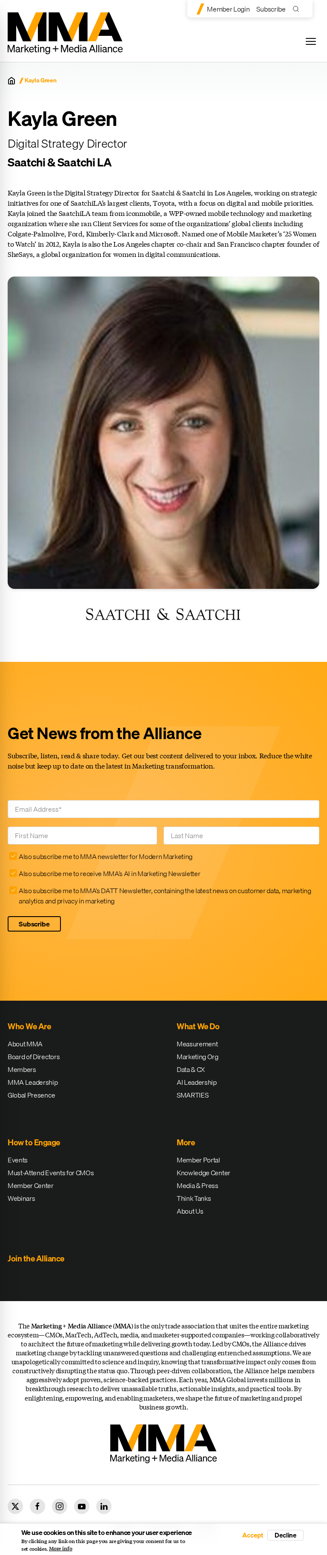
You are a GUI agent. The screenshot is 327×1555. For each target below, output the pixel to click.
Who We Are (29, 1026)
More (186, 1142)
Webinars (21, 1198)
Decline (285, 1535)
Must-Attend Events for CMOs (51, 1172)
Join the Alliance (36, 1258)
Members (22, 1069)
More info (60, 1548)
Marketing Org (197, 1056)
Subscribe (270, 9)
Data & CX (191, 1069)
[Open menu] (310, 41)
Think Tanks (194, 1198)
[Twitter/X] (15, 1506)
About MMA (25, 1043)
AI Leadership (197, 1082)
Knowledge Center (203, 1172)
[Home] (11, 80)
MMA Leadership (33, 1082)
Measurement (197, 1043)
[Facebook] (37, 1506)
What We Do (198, 1026)
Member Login (228, 9)
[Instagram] (59, 1506)
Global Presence (31, 1095)
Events (18, 1159)
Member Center (31, 1185)
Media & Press (197, 1185)
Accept (252, 1535)
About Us (190, 1211)
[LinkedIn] (104, 1506)
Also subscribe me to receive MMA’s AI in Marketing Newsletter (109, 873)
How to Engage (34, 1142)
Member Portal (198, 1159)
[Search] (298, 8)
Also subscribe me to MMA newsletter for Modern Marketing (105, 856)
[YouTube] (81, 1506)
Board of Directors (34, 1056)
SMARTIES (192, 1095)
